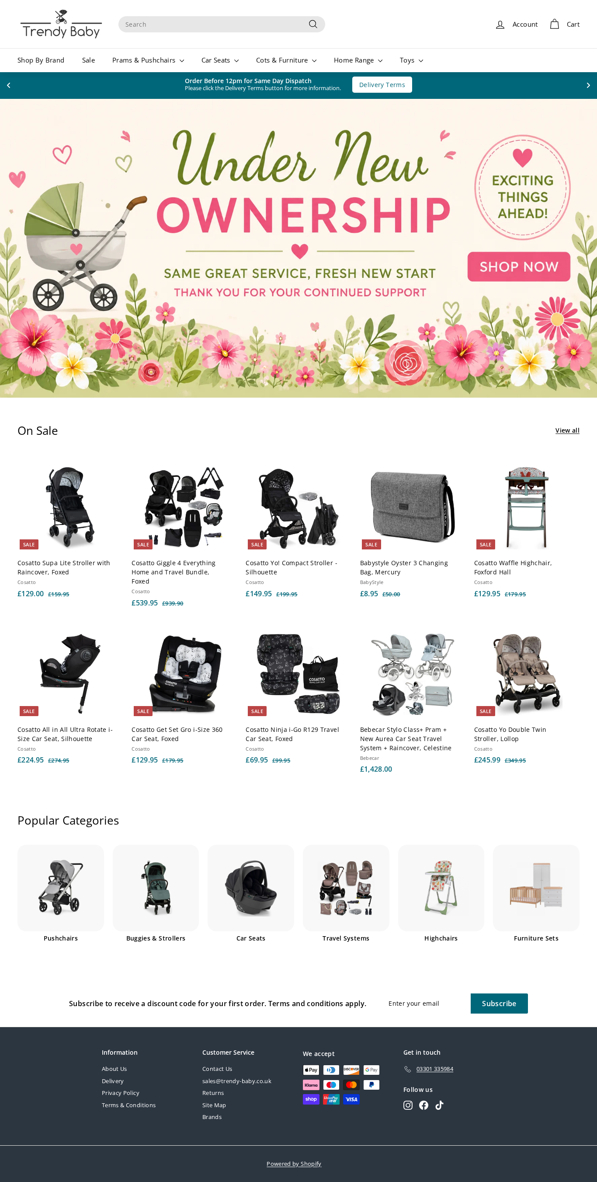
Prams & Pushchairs (144, 60)
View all (567, 430)
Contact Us (217, 1069)
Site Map (214, 1105)
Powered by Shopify (294, 1164)
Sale (88, 60)
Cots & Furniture (283, 60)
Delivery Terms (378, 84)
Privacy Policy (120, 1093)
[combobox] (222, 24)
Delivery (113, 1081)
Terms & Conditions (129, 1105)
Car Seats (217, 60)
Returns (213, 1093)
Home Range (355, 60)
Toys (408, 60)
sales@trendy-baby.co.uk (236, 1081)
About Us (114, 1069)
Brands (212, 1117)
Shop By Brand (41, 60)
